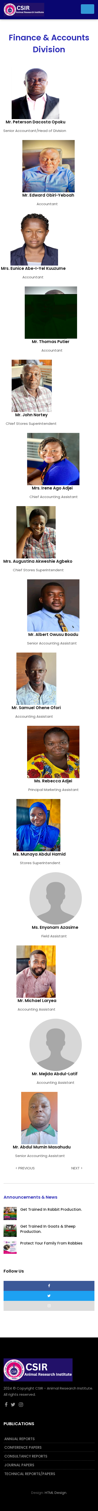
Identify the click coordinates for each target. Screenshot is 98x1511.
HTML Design (55, 1492)
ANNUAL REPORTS (19, 1438)
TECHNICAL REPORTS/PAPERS (29, 1473)
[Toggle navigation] (87, 9)
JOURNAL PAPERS (19, 1465)
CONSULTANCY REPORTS (25, 1456)
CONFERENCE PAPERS (23, 1447)
